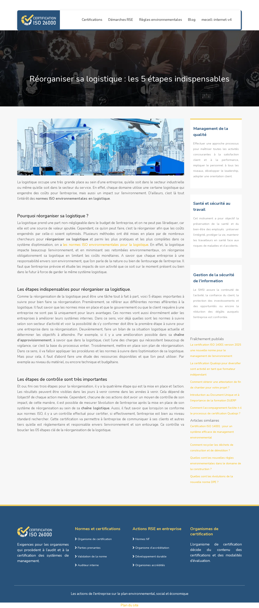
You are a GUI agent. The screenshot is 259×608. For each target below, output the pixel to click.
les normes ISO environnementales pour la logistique (105, 244)
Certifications (92, 19)
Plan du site (129, 605)
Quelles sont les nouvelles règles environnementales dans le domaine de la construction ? (215, 463)
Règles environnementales (160, 19)
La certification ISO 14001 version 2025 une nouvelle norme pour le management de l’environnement (215, 350)
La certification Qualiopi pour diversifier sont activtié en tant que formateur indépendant (215, 369)
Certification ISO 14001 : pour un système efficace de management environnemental (212, 431)
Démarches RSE (120, 19)
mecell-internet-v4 (217, 19)
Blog (191, 19)
